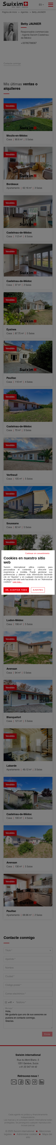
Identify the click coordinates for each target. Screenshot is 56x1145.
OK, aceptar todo (16, 590)
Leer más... (17, 582)
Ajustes (38, 590)
